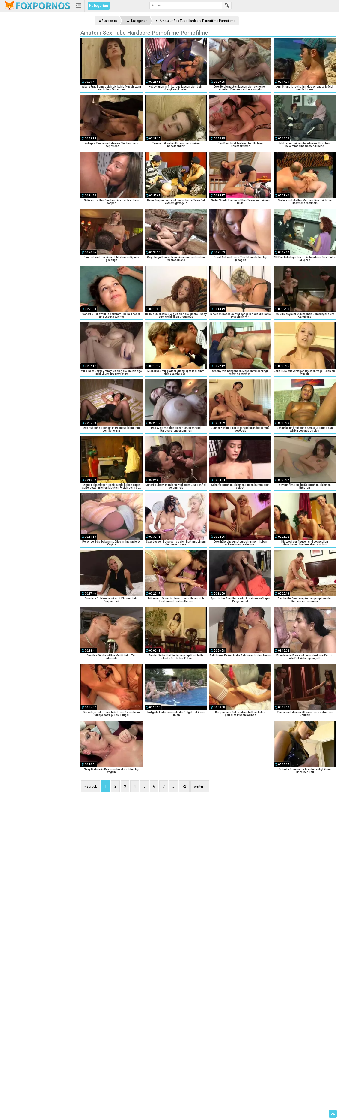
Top (333, 1114)
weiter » (200, 786)
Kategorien (98, 5)
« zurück (90, 786)
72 (184, 786)
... (173, 786)
